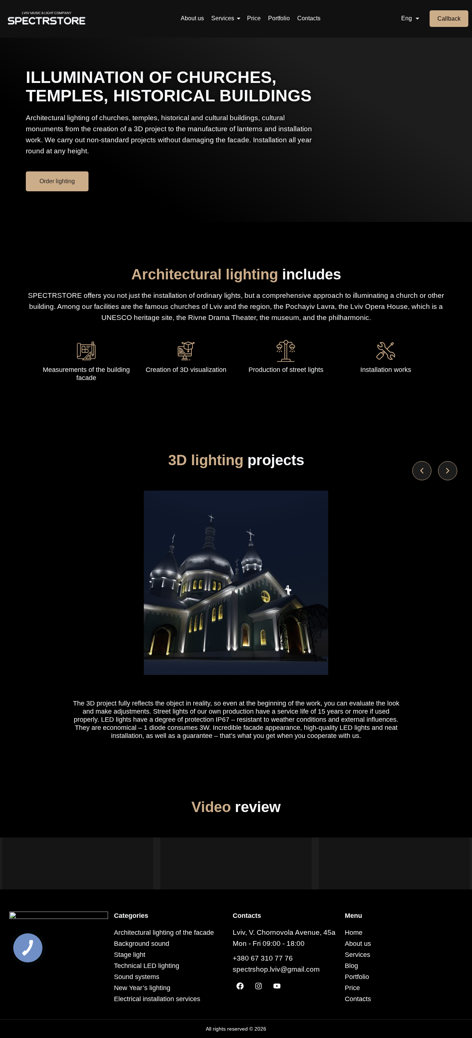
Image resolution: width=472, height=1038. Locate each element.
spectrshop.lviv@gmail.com (276, 969)
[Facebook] (240, 986)
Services (222, 18)
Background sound (141, 943)
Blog (351, 965)
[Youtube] (277, 986)
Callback (449, 18)
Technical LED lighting (146, 965)
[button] (421, 470)
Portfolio (279, 18)
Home (353, 932)
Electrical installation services (157, 999)
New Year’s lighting (142, 988)
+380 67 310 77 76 (263, 958)
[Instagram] (258, 986)
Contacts (308, 18)
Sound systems (136, 976)
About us (192, 18)
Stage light (129, 954)
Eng (406, 18)
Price (254, 18)
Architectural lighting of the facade (164, 932)
